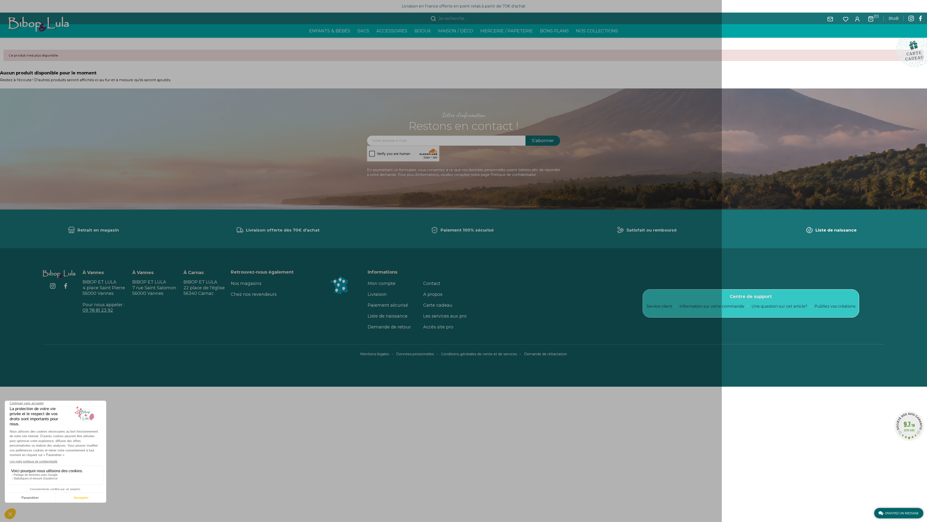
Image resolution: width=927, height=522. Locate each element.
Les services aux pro (445, 316)
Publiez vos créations (835, 306)
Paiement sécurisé (388, 305)
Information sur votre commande (712, 306)
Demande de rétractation (545, 354)
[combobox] (466, 18)
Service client (659, 306)
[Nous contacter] (830, 18)
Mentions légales (374, 354)
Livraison (377, 294)
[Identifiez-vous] (857, 18)
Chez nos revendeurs (254, 294)
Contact (431, 283)
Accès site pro (438, 327)
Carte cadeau (437, 305)
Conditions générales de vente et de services (479, 354)
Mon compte (381, 283)
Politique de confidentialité (513, 175)
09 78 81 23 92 (98, 310)
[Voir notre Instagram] (911, 19)
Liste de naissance (387, 316)
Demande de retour (389, 327)
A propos (432, 294)
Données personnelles (415, 354)
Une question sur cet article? (779, 306)
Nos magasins (246, 283)
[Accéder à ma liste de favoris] (846, 18)
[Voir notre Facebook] (920, 19)
